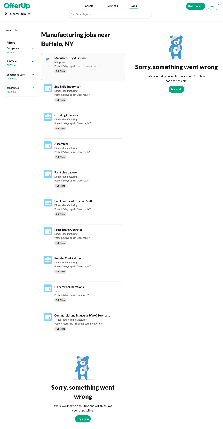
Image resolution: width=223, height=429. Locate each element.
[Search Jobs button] (73, 14)
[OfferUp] (17, 6)
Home (8, 30)
